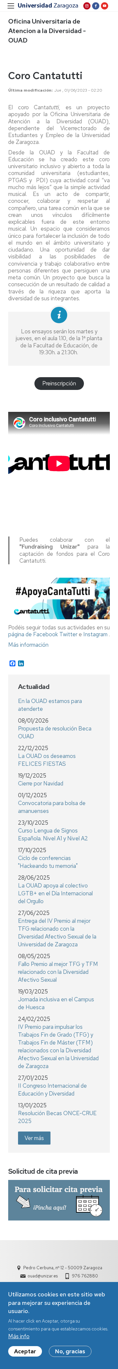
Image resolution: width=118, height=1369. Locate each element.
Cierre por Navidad (40, 783)
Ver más (34, 1138)
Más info (19, 1336)
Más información (28, 644)
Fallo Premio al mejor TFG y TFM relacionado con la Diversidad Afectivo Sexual (58, 971)
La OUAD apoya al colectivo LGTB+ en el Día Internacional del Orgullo (55, 893)
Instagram (95, 634)
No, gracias (70, 1351)
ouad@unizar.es (43, 1276)
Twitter (68, 634)
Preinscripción (59, 383)
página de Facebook (33, 634)
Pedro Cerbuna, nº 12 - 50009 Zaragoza (62, 1268)
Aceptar (25, 1351)
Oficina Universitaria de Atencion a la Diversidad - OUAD (47, 30)
